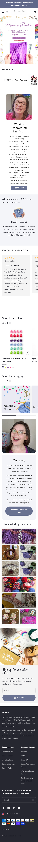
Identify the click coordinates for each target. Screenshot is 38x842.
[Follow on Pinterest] (13, 808)
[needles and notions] (16, 399)
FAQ (23, 756)
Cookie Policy (7, 768)
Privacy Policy (7, 752)
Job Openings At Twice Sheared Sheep (27, 781)
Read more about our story (19, 511)
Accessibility (6, 829)
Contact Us (25, 760)
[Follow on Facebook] (3, 808)
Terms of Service (8, 764)
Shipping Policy (8, 760)
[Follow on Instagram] (8, 808)
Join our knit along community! (17, 524)
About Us (24, 752)
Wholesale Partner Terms (28, 772)
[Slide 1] (19, 40)
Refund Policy (7, 756)
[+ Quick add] (27, 353)
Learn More (19, 188)
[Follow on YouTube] (19, 808)
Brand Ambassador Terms (28, 765)
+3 (13, 367)
